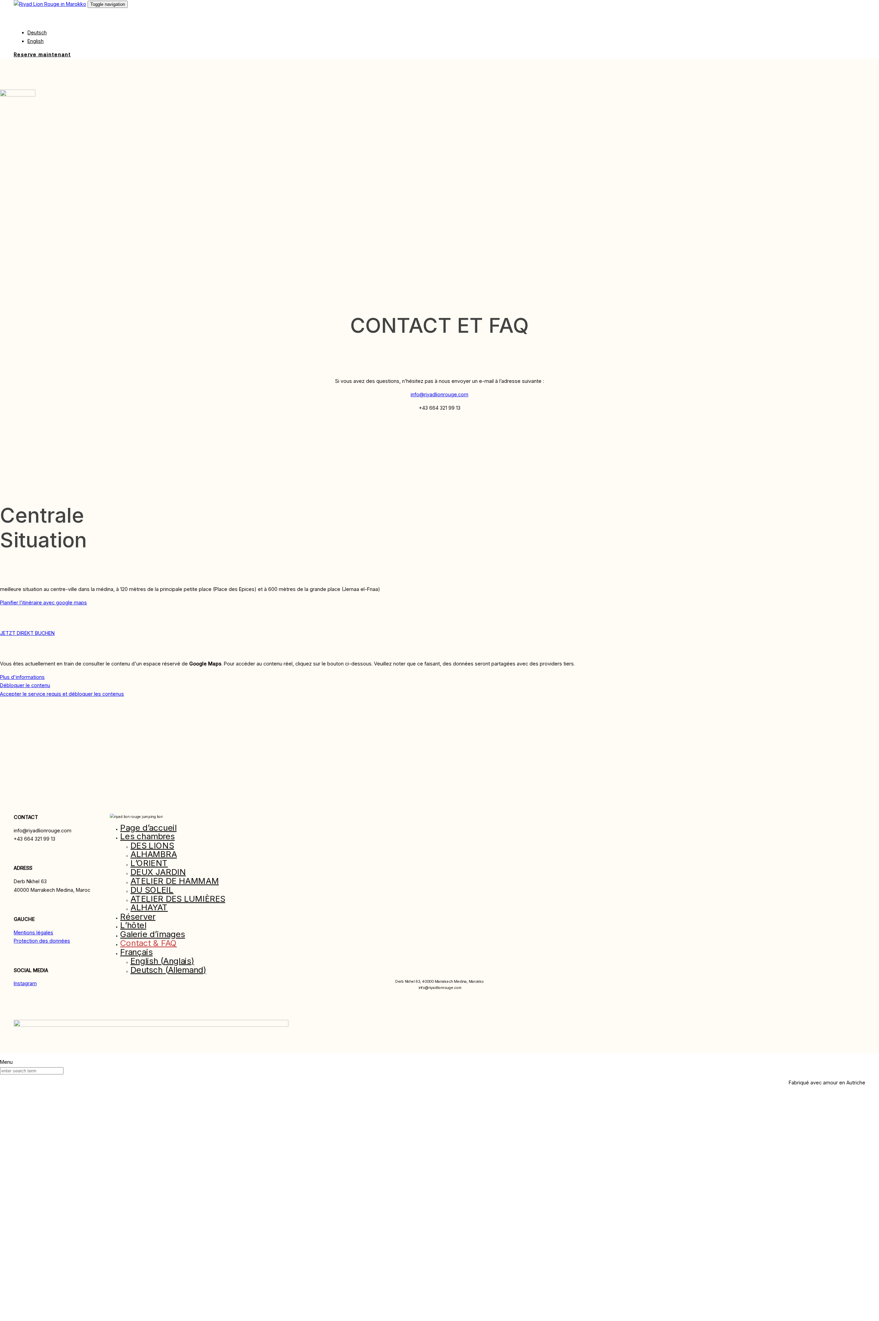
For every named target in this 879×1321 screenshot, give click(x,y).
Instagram (25, 983)
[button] (23, 19)
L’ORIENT (149, 863)
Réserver (138, 917)
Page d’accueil (148, 828)
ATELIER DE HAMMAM (174, 881)
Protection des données (42, 941)
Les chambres (147, 837)
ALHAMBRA (153, 854)
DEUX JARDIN (158, 872)
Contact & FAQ (148, 943)
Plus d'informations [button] (22, 677)
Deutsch (37, 32)
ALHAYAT (149, 908)
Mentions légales (33, 932)
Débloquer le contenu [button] (25, 685)
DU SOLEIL (151, 890)
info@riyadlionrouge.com (439, 394)
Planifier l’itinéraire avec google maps (43, 602)
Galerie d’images (152, 934)
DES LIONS (152, 846)
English (35, 41)
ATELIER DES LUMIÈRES (177, 899)
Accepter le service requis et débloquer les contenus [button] (62, 694)
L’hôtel (133, 926)
